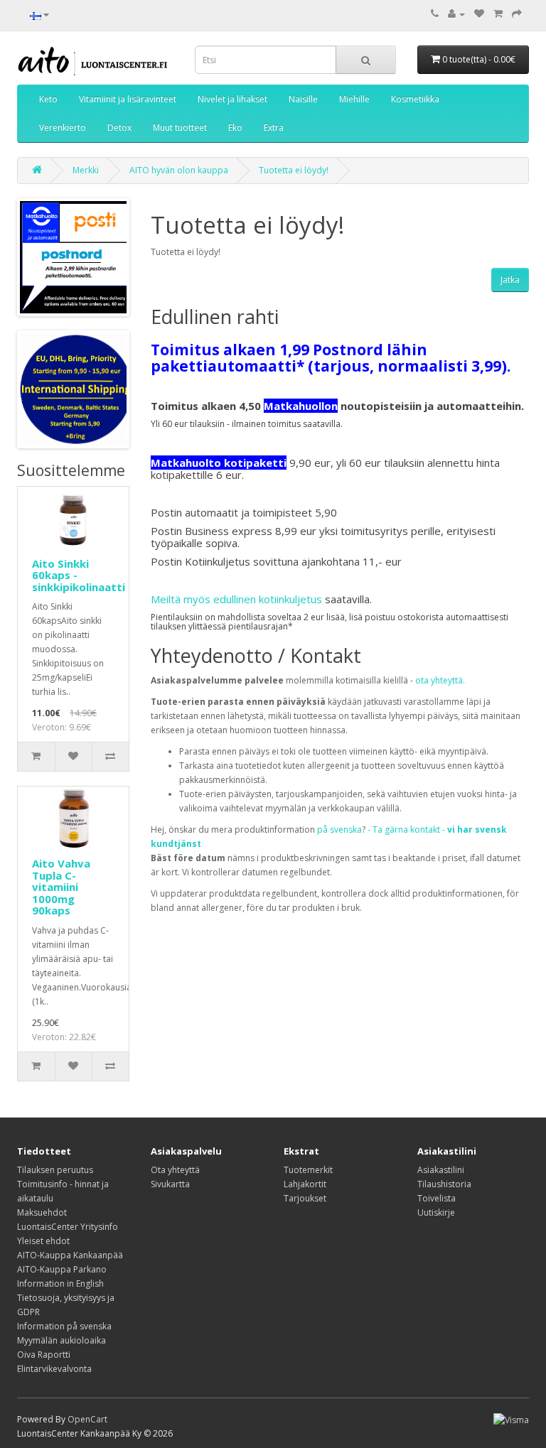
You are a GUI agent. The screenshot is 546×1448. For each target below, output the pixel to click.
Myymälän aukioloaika (61, 1340)
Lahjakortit (305, 1184)
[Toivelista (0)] (479, 14)
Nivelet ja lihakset (232, 99)
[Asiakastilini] (456, 14)
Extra (274, 127)
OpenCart (87, 1419)
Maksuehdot (42, 1212)
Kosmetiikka (415, 99)
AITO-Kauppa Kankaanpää (70, 1255)
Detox (119, 127)
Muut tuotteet (180, 127)
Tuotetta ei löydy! (293, 170)
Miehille (354, 99)
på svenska (339, 829)
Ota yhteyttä (175, 1170)
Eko (235, 127)
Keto (48, 99)
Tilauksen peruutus (55, 1170)
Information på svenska (64, 1326)
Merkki (86, 170)
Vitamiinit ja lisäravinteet (127, 99)
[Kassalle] (517, 14)
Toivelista (436, 1198)
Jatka (510, 280)
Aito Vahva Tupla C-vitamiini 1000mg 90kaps (61, 886)
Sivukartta (170, 1184)
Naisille (303, 99)
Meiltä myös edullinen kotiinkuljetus (236, 599)
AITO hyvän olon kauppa (178, 170)
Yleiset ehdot (43, 1241)
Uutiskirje (436, 1212)
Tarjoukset (305, 1198)
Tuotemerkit (308, 1170)
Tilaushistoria (444, 1184)
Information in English (60, 1283)
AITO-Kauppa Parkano (62, 1269)
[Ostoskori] (498, 14)
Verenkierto (62, 127)
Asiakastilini (440, 1170)
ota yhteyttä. (440, 680)
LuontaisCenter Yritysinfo (67, 1227)
